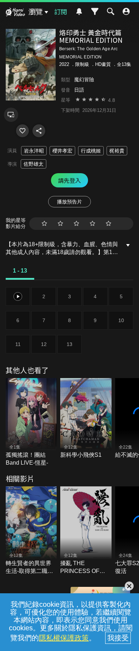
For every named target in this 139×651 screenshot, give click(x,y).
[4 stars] (92, 223)
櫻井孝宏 (62, 151)
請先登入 (69, 180)
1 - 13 (20, 271)
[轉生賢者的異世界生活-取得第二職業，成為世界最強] (31, 530)
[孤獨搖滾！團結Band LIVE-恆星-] (31, 422)
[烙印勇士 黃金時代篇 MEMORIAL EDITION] (22, 130)
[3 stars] (76, 223)
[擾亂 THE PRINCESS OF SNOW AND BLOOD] (86, 530)
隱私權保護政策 (64, 638)
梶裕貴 (116, 151)
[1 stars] (44, 223)
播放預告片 (69, 202)
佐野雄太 (33, 164)
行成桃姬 (91, 151)
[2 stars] (60, 223)
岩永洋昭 (34, 151)
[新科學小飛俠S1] (86, 418)
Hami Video (15, 13)
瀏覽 (36, 12)
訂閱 (60, 11)
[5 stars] (109, 223)
